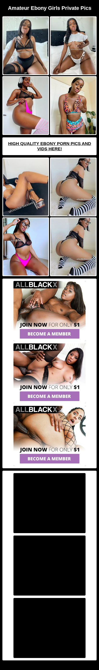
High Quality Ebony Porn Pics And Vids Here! (49, 146)
